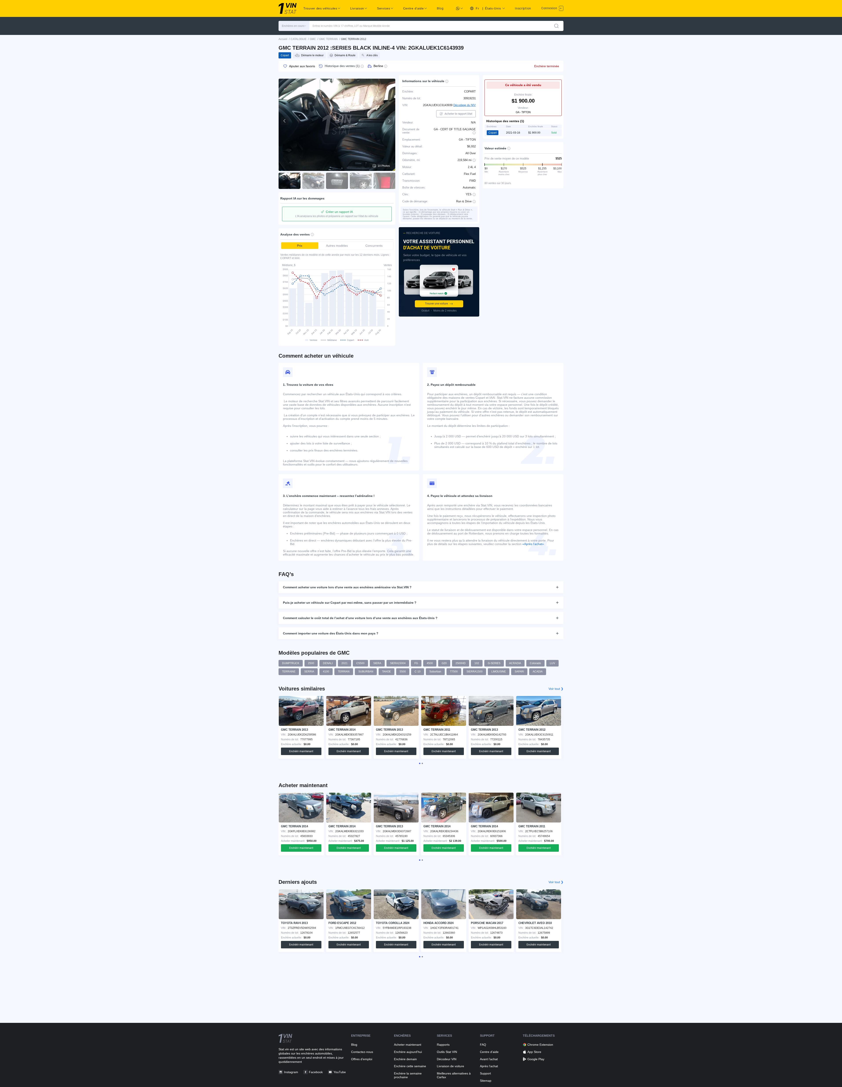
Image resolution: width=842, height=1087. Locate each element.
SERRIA (309, 671)
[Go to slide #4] (361, 181)
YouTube (340, 1072)
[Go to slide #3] (337, 181)
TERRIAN (344, 671)
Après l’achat (489, 1066)
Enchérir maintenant (301, 751)
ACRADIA (515, 663)
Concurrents (374, 245)
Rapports (443, 1044)
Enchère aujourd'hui (408, 1052)
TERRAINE (288, 671)
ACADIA (538, 671)
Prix (299, 245)
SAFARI (519, 671)
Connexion (549, 8)
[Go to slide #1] (290, 181)
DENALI (328, 663)
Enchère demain (405, 1059)
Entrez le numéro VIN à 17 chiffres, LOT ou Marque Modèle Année (351, 25)
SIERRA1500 (475, 671)
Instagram (291, 1072)
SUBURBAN (365, 671)
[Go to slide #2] (313, 181)
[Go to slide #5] (384, 181)
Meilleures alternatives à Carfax (454, 1075)
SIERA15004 (398, 663)
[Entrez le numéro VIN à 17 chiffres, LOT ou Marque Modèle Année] (556, 26)
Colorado (535, 663)
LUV (552, 663)
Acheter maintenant (407, 1044)
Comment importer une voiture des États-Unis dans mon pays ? (330, 633)
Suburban (435, 671)
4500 (430, 663)
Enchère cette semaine (410, 1066)
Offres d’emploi (361, 1059)
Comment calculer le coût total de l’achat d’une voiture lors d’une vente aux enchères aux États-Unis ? (360, 618)
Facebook (316, 1072)
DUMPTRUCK (290, 663)
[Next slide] (389, 121)
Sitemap (485, 1080)
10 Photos (384, 165)
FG (416, 663)
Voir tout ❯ (556, 688)
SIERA (377, 663)
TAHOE (386, 671)
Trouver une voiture (436, 303)
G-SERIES (494, 663)
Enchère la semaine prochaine (408, 1075)
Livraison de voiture (450, 1066)
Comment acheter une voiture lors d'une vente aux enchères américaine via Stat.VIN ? (347, 587)
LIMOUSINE (498, 671)
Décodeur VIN (446, 1059)
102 (476, 663)
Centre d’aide (489, 1052)
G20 (444, 663)
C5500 (360, 663)
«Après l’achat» (533, 544)
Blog (440, 8)
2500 (311, 663)
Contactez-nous (362, 1052)
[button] (294, 26)
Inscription (523, 8)
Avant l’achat (489, 1059)
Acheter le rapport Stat (458, 113)
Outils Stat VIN (447, 1052)
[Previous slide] (285, 121)
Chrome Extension (540, 1044)
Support (485, 1073)
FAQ (483, 1044)
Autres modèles (337, 245)
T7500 (454, 671)
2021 (344, 663)
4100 (326, 671)
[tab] (419, 763)
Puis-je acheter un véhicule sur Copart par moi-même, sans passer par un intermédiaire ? (349, 602)
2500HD (461, 663)
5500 (403, 671)
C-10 (418, 671)
